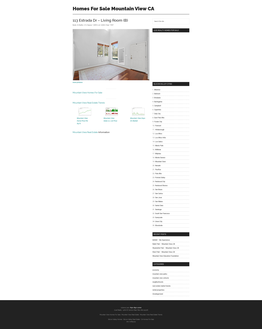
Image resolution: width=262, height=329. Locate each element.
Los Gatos (159, 142)
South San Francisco (162, 213)
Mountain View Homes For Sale (87, 92)
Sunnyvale (158, 217)
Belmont (157, 94)
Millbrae (158, 150)
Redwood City (160, 182)
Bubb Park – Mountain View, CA (163, 244)
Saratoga (158, 209)
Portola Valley (160, 178)
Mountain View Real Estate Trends (89, 103)
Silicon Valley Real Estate (131, 319)
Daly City (157, 114)
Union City (158, 221)
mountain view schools (160, 278)
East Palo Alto (159, 118)
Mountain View (160, 162)
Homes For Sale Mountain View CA (113, 8)
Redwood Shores (161, 186)
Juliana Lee (125, 308)
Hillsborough (159, 130)
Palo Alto (158, 174)
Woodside (159, 225)
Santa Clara (159, 205)
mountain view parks (159, 274)
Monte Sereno (160, 158)
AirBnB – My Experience (161, 240)
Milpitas (158, 154)
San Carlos (159, 193)
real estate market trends (161, 286)
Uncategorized (157, 294)
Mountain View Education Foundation (165, 256)
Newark (158, 166)
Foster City (158, 122)
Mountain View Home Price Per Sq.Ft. (82, 120)
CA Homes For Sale (147, 319)
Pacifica (158, 170)
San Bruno (158, 190)
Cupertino (157, 110)
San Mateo (159, 201)
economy (155, 270)
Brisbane (157, 98)
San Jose (158, 197)
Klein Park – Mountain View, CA (163, 252)
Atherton (157, 90)
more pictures (78, 82)
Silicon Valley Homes (115, 319)
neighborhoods (157, 282)
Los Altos (158, 134)
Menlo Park (159, 146)
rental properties (158, 290)
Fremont (158, 126)
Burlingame (158, 102)
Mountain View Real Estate (85, 132)
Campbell (157, 106)
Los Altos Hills (160, 138)
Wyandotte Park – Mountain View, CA (165, 248)
